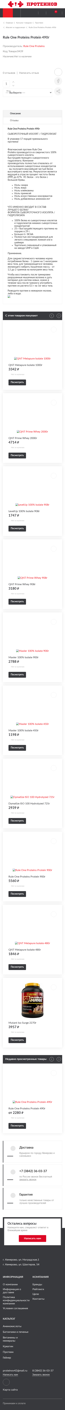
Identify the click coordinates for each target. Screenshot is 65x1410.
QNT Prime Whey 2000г (22, 438)
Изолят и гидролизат (15, 27)
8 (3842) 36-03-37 (43, 1370)
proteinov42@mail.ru (15, 1370)
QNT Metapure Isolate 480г (24, 949)
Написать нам (32, 1238)
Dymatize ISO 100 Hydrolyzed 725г (29, 803)
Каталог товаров (24, 23)
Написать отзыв (29, 73)
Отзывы (14, 120)
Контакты (38, 1299)
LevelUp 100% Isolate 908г (24, 511)
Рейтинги (38, 1289)
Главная (9, 23)
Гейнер (7, 1357)
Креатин (8, 1346)
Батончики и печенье (15, 1332)
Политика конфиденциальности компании (16, 1300)
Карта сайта (10, 1389)
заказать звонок (27, 1179)
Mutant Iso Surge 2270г (22, 1022)
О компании (10, 1284)
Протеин (39, 23)
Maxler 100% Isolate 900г (23, 657)
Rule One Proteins (34, 46)
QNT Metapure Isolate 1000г (25, 365)
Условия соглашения (15, 1308)
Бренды (37, 1284)
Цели (35, 1294)
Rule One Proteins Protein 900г (27, 876)
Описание (15, 113)
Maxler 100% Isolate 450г (23, 730)
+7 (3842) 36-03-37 (33, 1171)
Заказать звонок (41, 1375)
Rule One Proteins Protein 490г (42, 27)
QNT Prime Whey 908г (22, 584)
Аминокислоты (12, 1326)
